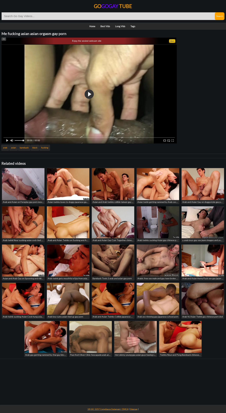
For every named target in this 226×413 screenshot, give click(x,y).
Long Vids (120, 26)
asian (13, 147)
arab (5, 147)
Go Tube (113, 6)
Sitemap (133, 409)
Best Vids (105, 26)
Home (92, 26)
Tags (132, 26)
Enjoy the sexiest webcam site (86, 41)
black (34, 147)
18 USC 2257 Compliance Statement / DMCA (107, 409)
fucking (44, 147)
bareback (24, 147)
